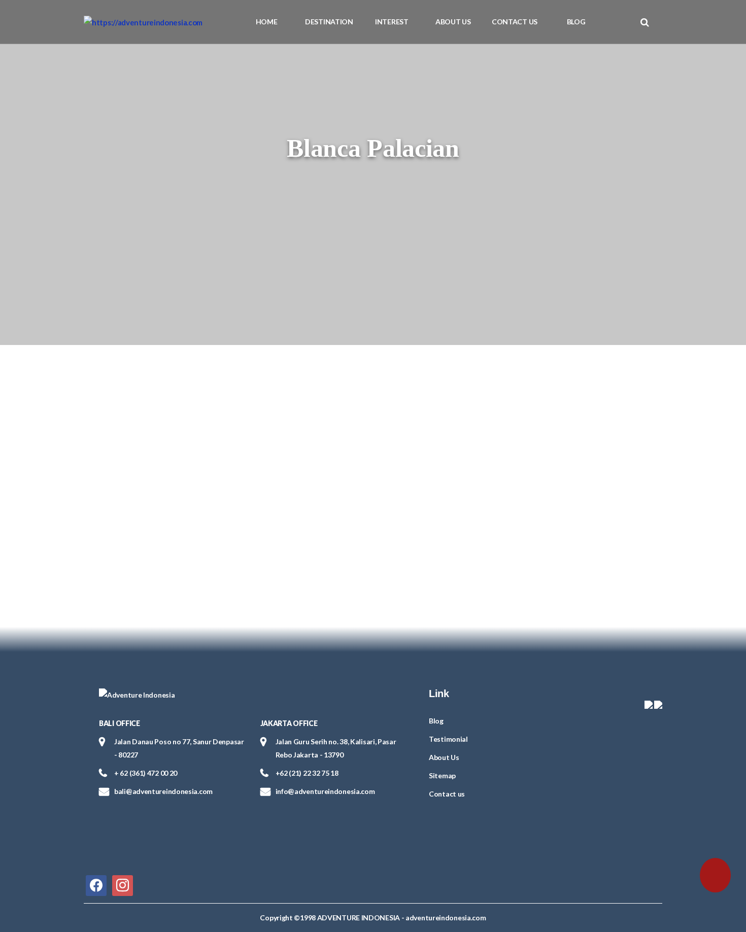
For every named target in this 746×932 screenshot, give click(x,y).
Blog (576, 21)
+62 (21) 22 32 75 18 (307, 773)
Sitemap (442, 775)
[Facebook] (96, 884)
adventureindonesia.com (445, 917)
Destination (329, 21)
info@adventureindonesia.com (325, 791)
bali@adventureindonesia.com (163, 791)
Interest (392, 21)
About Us (453, 21)
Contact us (514, 21)
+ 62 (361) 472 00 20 (145, 773)
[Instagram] (122, 884)
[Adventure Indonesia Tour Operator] (143, 22)
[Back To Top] (29, 872)
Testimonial (448, 739)
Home (267, 21)
